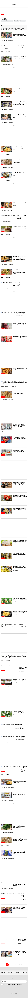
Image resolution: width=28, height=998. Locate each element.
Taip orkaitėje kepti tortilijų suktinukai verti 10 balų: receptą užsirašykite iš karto (20, 839)
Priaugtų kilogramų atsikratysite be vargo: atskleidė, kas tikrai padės (20, 338)
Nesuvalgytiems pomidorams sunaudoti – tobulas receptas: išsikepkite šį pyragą (20, 726)
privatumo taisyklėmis (10, 984)
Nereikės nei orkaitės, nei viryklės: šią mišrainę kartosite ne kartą (19, 90)
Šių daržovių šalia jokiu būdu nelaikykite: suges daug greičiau (20, 57)
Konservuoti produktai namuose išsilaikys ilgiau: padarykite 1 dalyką (20, 738)
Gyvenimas (10, 17)
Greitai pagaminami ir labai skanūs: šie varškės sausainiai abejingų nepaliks (19, 161)
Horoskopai (22, 20)
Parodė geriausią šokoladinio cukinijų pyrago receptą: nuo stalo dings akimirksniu (19, 681)
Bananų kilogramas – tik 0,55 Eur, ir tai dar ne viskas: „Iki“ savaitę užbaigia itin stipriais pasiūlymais (19, 568)
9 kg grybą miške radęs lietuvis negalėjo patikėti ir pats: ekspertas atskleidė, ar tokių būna (13, 627)
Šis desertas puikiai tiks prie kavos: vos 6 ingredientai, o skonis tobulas (22, 941)
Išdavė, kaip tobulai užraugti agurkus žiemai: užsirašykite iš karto (19, 852)
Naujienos (3, 17)
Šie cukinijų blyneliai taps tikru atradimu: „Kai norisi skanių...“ (20, 227)
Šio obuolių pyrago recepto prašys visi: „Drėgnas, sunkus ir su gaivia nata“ (24, 896)
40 (2, 489)
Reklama (18, 972)
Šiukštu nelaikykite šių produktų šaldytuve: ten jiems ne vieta (20, 793)
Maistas (5, 64)
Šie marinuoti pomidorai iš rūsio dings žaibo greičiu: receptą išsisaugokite (23, 668)
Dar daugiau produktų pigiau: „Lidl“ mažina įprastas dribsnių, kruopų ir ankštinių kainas (20, 103)
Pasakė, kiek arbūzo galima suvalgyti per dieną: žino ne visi (20, 496)
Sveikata (11, 20)
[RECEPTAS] (12, 45)
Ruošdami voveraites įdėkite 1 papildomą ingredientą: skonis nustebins (20, 884)
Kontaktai (24, 972)
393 (21, 964)
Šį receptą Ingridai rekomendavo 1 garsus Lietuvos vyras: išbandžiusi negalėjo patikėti (20, 271)
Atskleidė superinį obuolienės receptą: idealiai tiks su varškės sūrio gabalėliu (20, 599)
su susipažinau (12, 984)
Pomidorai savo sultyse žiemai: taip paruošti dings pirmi (20, 324)
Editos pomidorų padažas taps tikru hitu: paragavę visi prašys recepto (13, 48)
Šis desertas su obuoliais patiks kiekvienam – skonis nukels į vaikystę (19, 204)
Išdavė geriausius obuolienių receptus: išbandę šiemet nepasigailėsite (19, 908)
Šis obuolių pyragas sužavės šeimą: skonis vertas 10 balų (21, 314)
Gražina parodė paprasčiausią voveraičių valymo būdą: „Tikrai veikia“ (20, 284)
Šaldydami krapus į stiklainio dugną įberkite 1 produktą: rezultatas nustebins (19, 826)
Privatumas (10, 972)
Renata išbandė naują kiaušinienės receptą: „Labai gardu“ (19, 148)
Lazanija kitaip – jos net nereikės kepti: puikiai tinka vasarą (19, 451)
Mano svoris (4, 20)
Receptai (6, 40)
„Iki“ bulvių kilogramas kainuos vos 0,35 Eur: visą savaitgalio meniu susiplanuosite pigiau (20, 258)
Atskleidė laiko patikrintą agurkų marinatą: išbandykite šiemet (19, 554)
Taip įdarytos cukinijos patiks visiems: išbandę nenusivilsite (19, 509)
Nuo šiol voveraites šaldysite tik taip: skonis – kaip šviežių (20, 369)
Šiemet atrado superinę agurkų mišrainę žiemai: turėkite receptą (24, 769)
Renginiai (16, 20)
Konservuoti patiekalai (5, 386)
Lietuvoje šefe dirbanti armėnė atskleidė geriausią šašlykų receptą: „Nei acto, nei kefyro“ (19, 34)
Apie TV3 (3, 972)
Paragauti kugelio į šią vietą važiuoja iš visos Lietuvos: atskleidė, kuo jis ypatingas (19, 483)
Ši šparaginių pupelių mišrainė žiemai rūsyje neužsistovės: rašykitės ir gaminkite (14, 383)
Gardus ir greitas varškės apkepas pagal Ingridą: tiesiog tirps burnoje (19, 438)
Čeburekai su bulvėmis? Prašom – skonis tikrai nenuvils (20, 393)
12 (2, 547)
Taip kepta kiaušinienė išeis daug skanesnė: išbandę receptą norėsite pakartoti (20, 612)
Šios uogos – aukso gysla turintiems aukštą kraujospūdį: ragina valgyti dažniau (19, 425)
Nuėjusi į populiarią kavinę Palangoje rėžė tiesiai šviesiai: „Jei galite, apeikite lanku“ (19, 953)
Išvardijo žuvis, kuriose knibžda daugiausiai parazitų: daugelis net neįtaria (20, 541)
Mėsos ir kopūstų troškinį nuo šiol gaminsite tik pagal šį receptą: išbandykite (13, 657)
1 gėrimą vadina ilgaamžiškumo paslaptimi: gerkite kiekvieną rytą (20, 116)
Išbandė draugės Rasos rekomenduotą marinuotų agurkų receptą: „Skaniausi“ (19, 713)
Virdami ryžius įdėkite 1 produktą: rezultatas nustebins (22, 217)
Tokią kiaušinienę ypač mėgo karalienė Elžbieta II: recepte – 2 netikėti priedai (20, 781)
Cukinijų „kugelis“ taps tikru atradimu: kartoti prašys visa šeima (19, 174)
